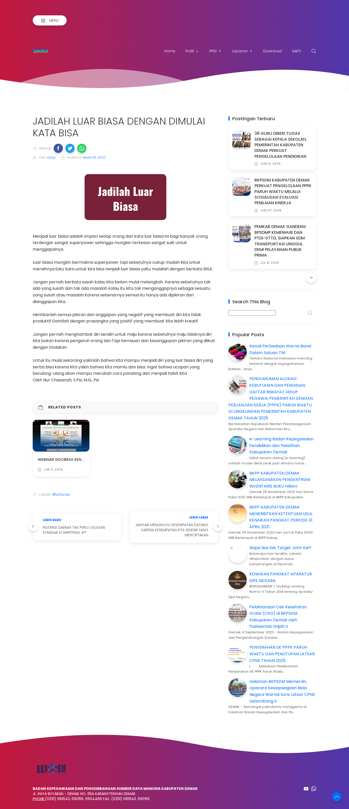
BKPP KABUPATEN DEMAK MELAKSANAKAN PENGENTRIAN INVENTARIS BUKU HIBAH (279, 479)
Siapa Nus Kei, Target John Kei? (280, 548)
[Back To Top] (336, 796)
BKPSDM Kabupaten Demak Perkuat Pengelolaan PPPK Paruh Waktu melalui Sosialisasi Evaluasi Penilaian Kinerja (282, 191)
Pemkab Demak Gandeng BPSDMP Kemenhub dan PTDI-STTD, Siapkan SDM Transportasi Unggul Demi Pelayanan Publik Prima (280, 241)
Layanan (240, 51)
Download (272, 51)
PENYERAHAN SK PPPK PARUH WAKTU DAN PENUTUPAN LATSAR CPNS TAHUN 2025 (282, 653)
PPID (213, 51)
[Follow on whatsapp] (313, 788)
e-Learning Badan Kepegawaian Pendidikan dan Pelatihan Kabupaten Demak (281, 445)
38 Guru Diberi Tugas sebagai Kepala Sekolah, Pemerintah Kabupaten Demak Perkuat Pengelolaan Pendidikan (280, 144)
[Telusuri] (313, 51)
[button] (58, 148)
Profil (189, 51)
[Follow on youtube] (306, 788)
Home (169, 51)
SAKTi (296, 51)
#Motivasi (61, 494)
